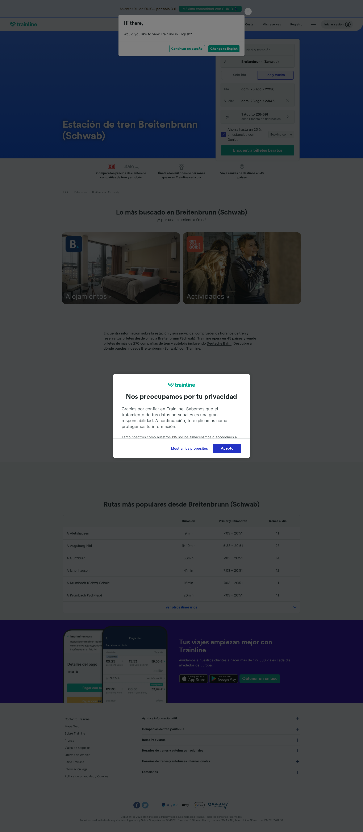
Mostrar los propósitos (189, 448)
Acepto (227, 448)
